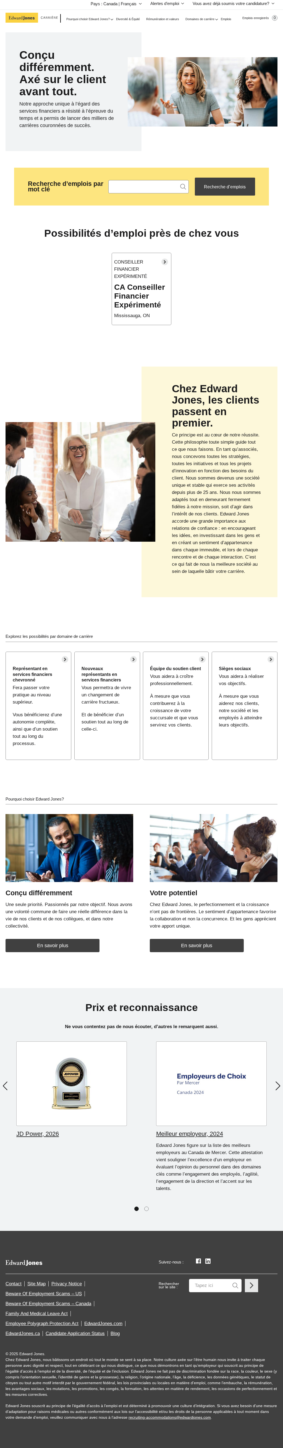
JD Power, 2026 (37, 1133)
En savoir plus (52, 945)
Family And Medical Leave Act (37, 1313)
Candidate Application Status (75, 1333)
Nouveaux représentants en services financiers (101, 674)
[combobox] (148, 186)
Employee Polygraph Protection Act (42, 1323)
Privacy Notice (66, 1283)
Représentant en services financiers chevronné (32, 674)
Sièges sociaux (235, 668)
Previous (5, 1085)
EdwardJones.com (103, 1323)
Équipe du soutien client (175, 668)
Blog (115, 1333)
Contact (14, 1283)
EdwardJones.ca (23, 1333)
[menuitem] (115, 4)
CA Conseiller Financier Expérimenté (139, 296)
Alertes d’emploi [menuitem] (164, 3)
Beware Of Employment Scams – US (44, 1293)
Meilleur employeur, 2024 (189, 1133)
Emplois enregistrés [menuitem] (259, 18)
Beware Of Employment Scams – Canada (48, 1303)
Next (278, 1085)
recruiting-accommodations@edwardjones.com (170, 1417)
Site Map (36, 1283)
